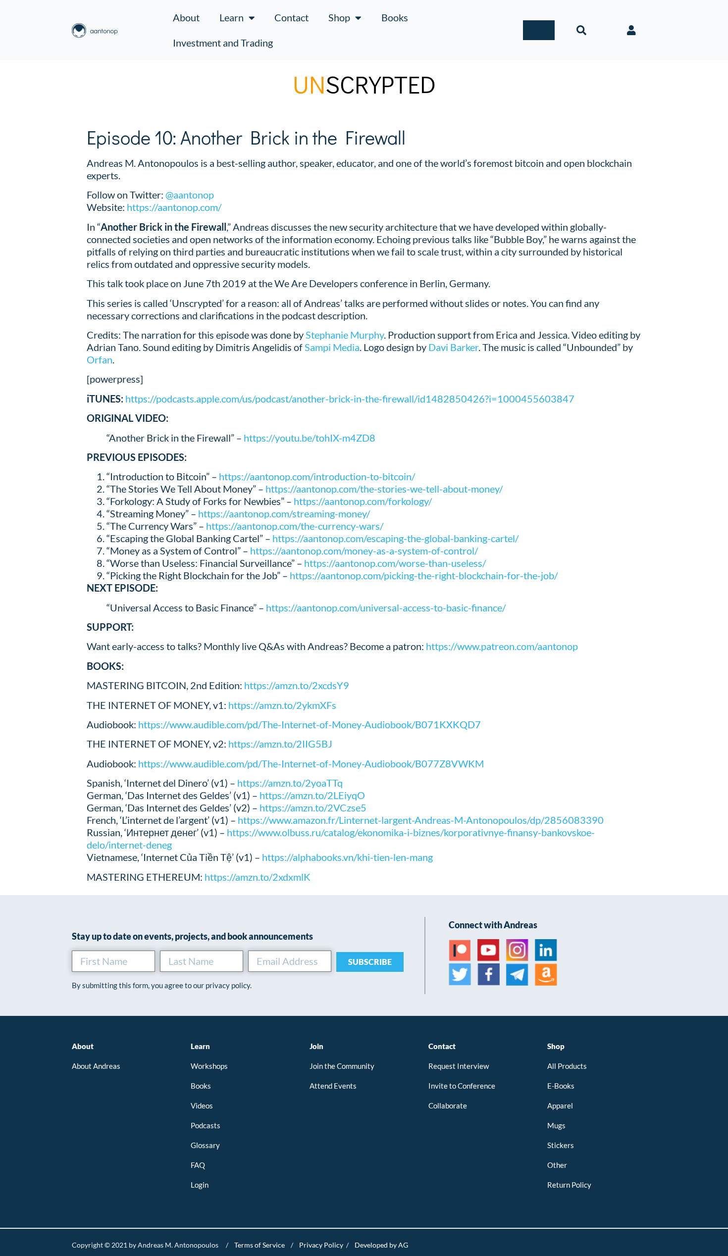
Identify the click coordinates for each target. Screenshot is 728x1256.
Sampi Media (332, 347)
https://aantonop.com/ (174, 207)
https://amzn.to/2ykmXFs (281, 705)
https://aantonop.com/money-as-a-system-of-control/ (364, 550)
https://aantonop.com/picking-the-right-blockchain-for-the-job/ (424, 575)
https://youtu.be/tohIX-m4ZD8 (309, 438)
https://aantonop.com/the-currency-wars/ (294, 526)
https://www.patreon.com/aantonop (502, 646)
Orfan (99, 359)
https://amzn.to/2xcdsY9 (296, 685)
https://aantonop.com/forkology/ (363, 501)
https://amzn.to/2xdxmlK (258, 877)
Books (394, 17)
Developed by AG (381, 1245)
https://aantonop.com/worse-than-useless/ (395, 563)
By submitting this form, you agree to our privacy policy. (162, 985)
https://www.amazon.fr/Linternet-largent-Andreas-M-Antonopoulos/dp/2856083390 (421, 820)
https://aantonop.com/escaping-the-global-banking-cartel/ (395, 538)
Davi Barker (453, 347)
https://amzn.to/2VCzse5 (313, 807)
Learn (231, 17)
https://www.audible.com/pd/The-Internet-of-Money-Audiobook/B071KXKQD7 (309, 724)
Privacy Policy (321, 1245)
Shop (339, 17)
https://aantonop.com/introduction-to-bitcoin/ (317, 476)
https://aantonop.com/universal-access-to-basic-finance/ (386, 607)
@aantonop (189, 195)
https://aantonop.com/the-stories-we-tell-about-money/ (384, 489)
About (186, 17)
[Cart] (539, 30)
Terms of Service (259, 1245)
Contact (291, 17)
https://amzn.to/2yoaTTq (290, 783)
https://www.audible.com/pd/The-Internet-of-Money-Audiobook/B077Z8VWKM (311, 763)
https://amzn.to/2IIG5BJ (280, 744)
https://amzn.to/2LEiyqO (312, 795)
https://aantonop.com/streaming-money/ (284, 513)
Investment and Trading (223, 43)
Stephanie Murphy (345, 335)
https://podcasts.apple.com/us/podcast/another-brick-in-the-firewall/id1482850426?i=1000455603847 (349, 398)
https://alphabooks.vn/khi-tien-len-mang (347, 857)
